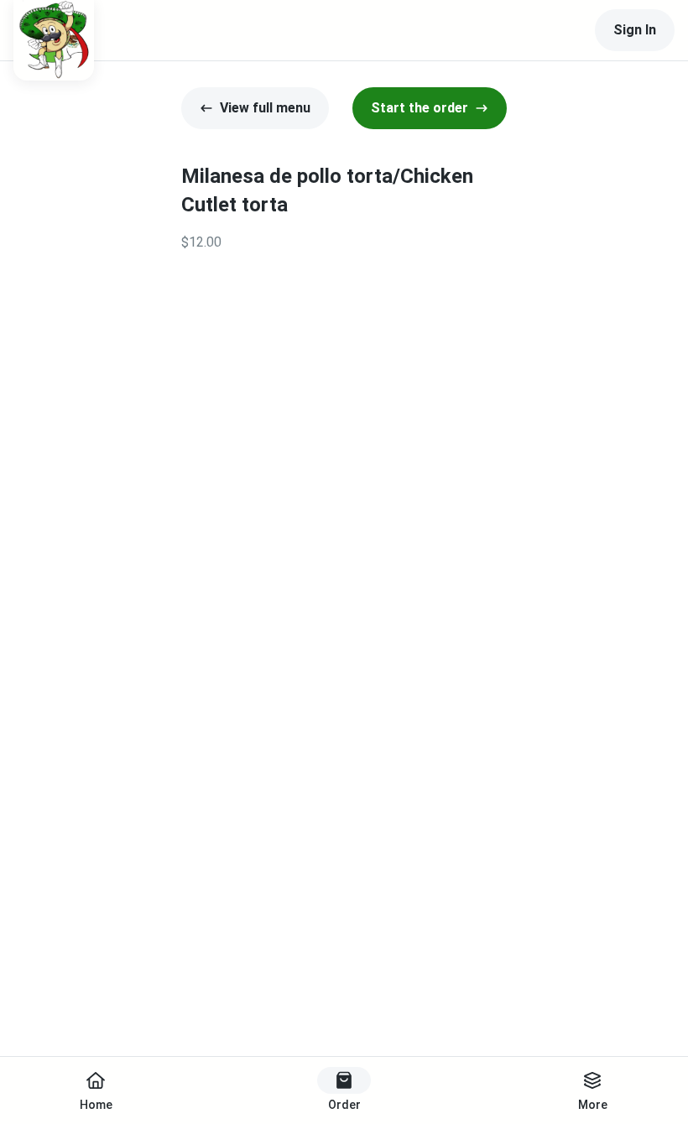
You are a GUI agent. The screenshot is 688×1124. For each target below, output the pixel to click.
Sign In (634, 30)
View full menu (265, 108)
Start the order (419, 108)
